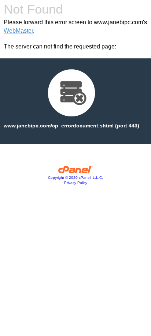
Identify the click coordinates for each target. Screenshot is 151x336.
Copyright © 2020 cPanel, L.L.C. (75, 178)
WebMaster (18, 31)
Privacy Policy (75, 183)
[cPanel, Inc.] (75, 171)
